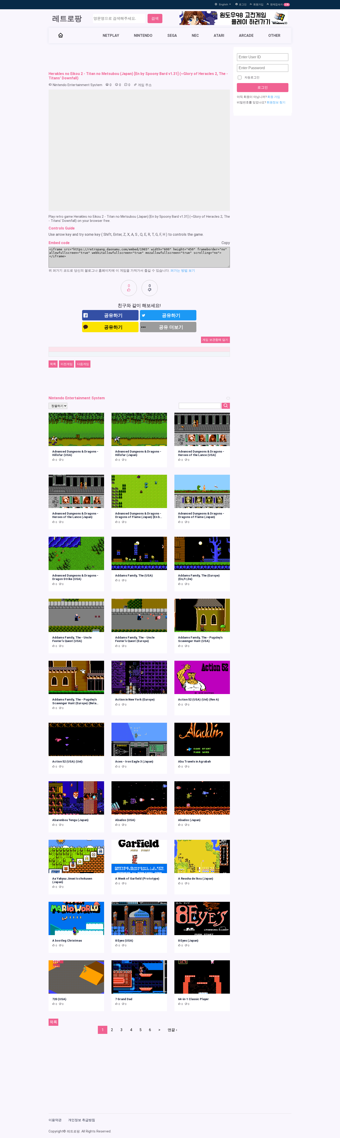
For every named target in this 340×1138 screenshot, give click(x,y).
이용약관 (55, 1120)
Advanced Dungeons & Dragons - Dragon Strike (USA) (75, 577)
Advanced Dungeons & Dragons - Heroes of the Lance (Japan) (75, 515)
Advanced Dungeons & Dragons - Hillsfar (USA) (75, 453)
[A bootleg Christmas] (76, 918)
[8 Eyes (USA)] (139, 918)
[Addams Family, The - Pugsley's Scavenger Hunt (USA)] (202, 615)
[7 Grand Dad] (139, 977)
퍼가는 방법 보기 (182, 271)
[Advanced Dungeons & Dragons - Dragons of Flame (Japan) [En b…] (139, 491)
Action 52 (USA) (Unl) (67, 761)
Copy (226, 243)
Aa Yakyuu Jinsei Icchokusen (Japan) (72, 880)
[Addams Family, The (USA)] (139, 553)
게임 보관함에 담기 (215, 339)
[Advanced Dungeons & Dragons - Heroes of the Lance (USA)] (202, 429)
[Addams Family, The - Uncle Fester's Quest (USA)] (76, 615)
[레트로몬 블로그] (233, 18)
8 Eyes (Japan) (188, 940)
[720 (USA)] (76, 977)
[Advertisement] (139, 57)
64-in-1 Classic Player (193, 999)
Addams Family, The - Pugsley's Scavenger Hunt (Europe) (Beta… (75, 701)
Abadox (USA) (125, 820)
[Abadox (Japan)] (202, 798)
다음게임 (83, 364)
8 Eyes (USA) (124, 940)
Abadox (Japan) (189, 820)
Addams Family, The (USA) (134, 575)
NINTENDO (143, 35)
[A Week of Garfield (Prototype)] (139, 856)
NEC (195, 35)
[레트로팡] (60, 35)
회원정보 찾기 (276, 102)
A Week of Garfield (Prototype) (137, 878)
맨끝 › (172, 1030)
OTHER (274, 35)
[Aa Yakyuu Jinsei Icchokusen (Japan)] (76, 856)
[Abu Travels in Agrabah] (202, 739)
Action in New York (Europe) (135, 699)
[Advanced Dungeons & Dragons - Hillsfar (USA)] (76, 429)
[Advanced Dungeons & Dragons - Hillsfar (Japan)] (139, 429)
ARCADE (246, 35)
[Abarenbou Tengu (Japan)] (76, 798)
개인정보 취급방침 (81, 1120)
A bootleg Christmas (67, 940)
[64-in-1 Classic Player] (202, 977)
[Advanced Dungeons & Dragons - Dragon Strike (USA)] (76, 553)
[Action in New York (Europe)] (139, 677)
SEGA (172, 35)
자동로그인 (252, 77)
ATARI (219, 35)
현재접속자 (276, 4)
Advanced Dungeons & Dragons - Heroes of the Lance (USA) (201, 453)
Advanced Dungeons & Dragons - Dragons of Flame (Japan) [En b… (138, 515)
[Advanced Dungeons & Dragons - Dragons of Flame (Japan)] (202, 491)
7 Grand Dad (123, 999)
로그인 (243, 4)
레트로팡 (67, 18)
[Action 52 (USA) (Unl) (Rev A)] (202, 677)
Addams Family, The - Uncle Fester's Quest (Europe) (135, 639)
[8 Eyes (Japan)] (202, 918)
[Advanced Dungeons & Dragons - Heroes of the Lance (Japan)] (76, 491)
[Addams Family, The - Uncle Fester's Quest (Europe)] (139, 615)
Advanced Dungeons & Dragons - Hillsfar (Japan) (138, 453)
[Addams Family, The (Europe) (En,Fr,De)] (202, 553)
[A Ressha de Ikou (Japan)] (202, 856)
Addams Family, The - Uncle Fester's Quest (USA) (72, 639)
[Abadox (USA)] (139, 798)
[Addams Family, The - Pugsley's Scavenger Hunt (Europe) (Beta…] (76, 677)
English (224, 4)
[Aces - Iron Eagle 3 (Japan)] (139, 739)
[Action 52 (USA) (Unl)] (76, 739)
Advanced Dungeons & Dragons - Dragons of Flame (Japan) (201, 515)
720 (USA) (59, 999)
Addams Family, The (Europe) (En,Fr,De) (199, 577)
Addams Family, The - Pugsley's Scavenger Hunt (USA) (200, 639)
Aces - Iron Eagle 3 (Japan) (134, 761)
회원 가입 (273, 97)
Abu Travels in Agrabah (194, 761)
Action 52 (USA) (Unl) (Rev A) (198, 699)
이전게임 (67, 364)
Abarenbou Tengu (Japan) (70, 820)
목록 (53, 364)
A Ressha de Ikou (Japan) (195, 878)
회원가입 (258, 4)
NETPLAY (111, 35)
